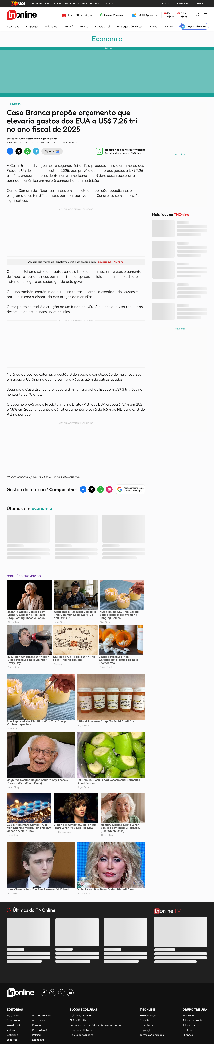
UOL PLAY (95, 3)
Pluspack (188, 1034)
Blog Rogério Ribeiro (81, 1034)
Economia (107, 38)
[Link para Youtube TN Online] (70, 992)
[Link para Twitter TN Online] (52, 992)
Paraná (69, 26)
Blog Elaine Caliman (81, 1030)
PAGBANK (70, 3)
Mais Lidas (13, 1015)
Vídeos (153, 26)
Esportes (12, 1039)
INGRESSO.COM (40, 3)
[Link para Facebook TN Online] (44, 992)
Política (84, 26)
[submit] (197, 15)
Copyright (146, 1030)
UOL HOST (57, 3)
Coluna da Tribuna (80, 1015)
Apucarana (13, 26)
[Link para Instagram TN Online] (61, 992)
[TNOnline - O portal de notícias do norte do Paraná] (22, 15)
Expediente (146, 1025)
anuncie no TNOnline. (111, 261)
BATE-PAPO (183, 3)
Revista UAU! (102, 26)
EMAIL (200, 3)
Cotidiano (12, 1034)
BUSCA (166, 3)
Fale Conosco (148, 1015)
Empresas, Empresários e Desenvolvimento (95, 1025)
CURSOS (83, 3)
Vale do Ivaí (51, 26)
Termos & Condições (152, 1034)
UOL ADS (108, 3)
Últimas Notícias (41, 1015)
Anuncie (144, 1020)
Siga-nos (49, 151)
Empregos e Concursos (130, 26)
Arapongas (32, 26)
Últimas (168, 26)
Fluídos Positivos (79, 1020)
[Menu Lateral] (205, 15)
